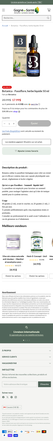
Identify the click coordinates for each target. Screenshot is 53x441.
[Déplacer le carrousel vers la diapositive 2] (25, 340)
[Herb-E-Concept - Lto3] (37, 242)
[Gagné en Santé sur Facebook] (3, 397)
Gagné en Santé (19, 419)
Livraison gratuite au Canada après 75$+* (26, 2)
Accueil (5, 25)
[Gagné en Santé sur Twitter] (7, 397)
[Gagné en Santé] (26, 10)
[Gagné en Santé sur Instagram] (15, 397)
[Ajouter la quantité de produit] (13, 123)
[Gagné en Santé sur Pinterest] (11, 397)
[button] (26, 104)
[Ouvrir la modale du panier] (48, 10)
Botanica (12, 94)
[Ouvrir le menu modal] (3, 10)
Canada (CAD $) (12, 407)
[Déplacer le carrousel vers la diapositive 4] (29, 340)
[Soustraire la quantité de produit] (4, 123)
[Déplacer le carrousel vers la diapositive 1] (23, 340)
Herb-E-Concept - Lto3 (37, 256)
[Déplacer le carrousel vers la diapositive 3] (27, 340)
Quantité (6, 118)
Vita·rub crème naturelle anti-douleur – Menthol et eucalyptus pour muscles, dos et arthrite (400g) (13, 262)
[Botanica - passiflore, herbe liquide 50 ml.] (26, 55)
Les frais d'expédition (11, 131)
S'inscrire (44, 384)
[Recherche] (48, 18)
